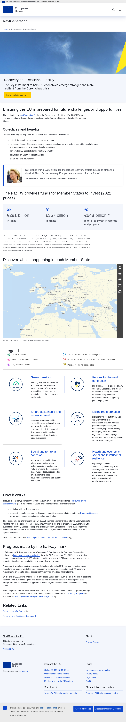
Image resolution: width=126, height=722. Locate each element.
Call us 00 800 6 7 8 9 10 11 (56, 670)
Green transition (41, 377)
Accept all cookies (83, 709)
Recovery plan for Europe (14, 611)
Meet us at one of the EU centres (58, 681)
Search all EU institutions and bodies (102, 693)
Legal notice (91, 677)
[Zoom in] (120, 273)
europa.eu (23, 671)
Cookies (89, 681)
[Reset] (120, 267)
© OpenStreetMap (34, 340)
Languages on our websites (98, 670)
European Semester (89, 513)
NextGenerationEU (28, 115)
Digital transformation (106, 411)
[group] (60, 301)
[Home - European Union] (15, 9)
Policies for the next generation (105, 379)
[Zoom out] (120, 279)
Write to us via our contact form (57, 677)
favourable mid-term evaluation (26, 555)
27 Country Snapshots (75, 593)
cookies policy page (48, 708)
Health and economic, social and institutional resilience (106, 455)
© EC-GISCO (15, 340)
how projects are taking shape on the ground (34, 596)
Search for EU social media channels (60, 693)
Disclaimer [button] (45, 340)
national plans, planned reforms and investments (48, 538)
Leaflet (24, 340)
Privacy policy (92, 674)
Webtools (6, 340)
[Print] (120, 292)
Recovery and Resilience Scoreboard (19, 616)
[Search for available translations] (38, 115)
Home (5, 29)
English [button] (114, 10)
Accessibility (8, 649)
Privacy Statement (94, 642)
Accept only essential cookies (108, 709)
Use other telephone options (56, 674)
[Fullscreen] (120, 286)
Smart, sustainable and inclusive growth (46, 413)
